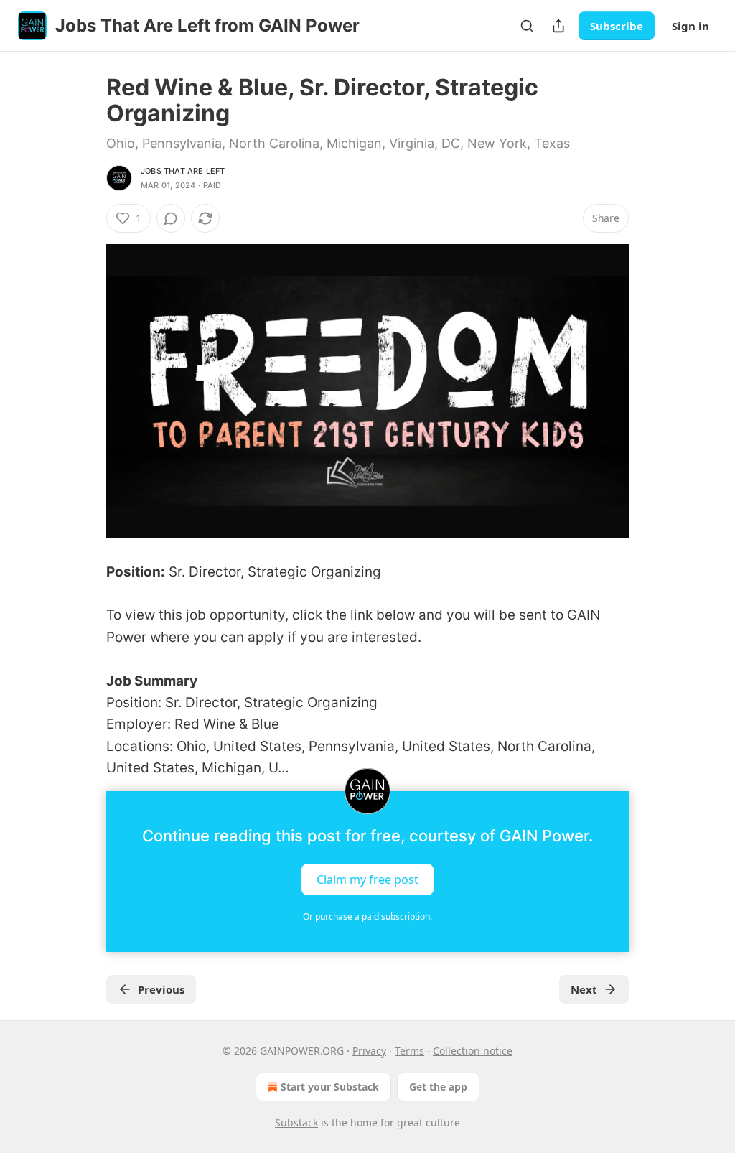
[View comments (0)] (170, 218)
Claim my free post (367, 879)
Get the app (438, 1086)
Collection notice (472, 1051)
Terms (409, 1051)
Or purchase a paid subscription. (367, 916)
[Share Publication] (558, 25)
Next (584, 989)
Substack (296, 1122)
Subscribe (616, 26)
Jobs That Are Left (183, 171)
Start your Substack (330, 1086)
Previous (161, 989)
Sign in (690, 26)
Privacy (369, 1051)
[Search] (526, 25)
